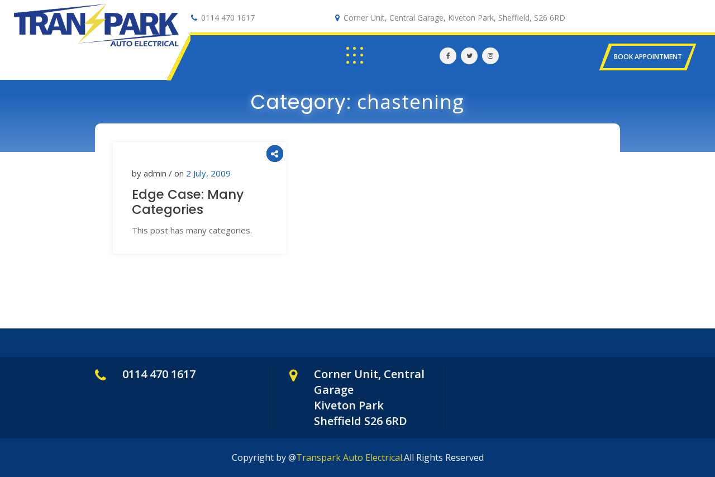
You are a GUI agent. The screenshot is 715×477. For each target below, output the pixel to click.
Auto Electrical (73, 50)
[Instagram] (490, 55)
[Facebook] (448, 55)
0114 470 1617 (228, 17)
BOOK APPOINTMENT (648, 56)
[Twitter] (469, 55)
